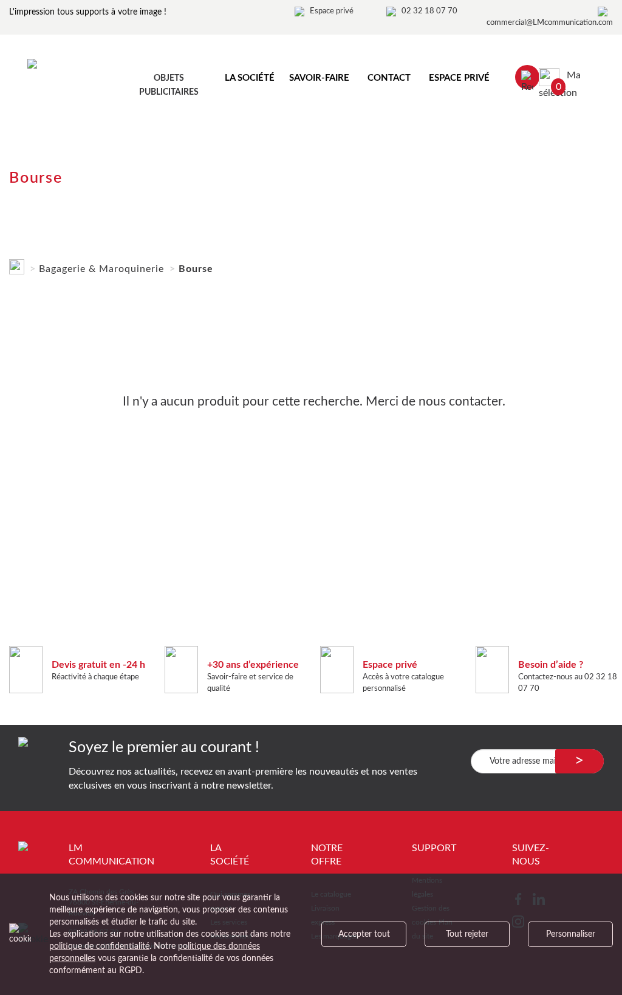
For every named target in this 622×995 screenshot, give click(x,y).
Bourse (196, 269)
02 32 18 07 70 (429, 11)
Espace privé (332, 11)
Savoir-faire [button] (319, 78)
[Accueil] (16, 264)
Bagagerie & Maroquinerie (101, 269)
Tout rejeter (467, 934)
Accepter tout (364, 934)
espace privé (459, 78)
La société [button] (250, 78)
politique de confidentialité (99, 946)
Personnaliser (570, 934)
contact (389, 78)
